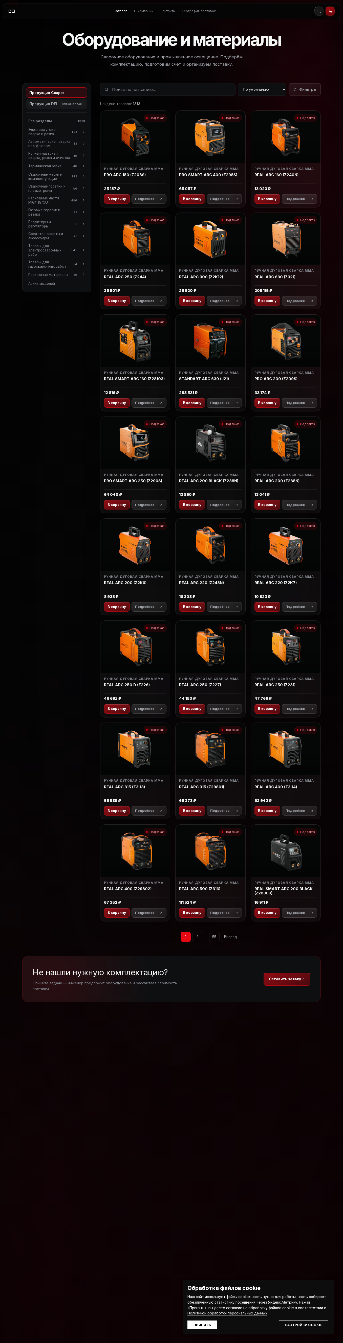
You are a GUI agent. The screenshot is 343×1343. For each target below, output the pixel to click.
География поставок (199, 11)
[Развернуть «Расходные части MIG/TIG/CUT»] (83, 200)
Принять (202, 1325)
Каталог (120, 11)
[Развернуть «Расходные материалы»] (83, 274)
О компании (144, 11)
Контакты (168, 11)
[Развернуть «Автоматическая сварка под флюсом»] (83, 143)
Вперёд (230, 937)
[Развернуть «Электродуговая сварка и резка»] (83, 131)
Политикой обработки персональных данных (227, 1313)
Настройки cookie (303, 1325)
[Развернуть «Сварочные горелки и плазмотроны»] (83, 188)
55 (214, 937)
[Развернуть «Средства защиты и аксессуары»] (83, 236)
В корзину (117, 199)
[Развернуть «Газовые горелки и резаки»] (83, 212)
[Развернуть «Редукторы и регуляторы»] (83, 224)
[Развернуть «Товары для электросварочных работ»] (83, 250)
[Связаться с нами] (330, 11)
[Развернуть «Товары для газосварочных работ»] (83, 264)
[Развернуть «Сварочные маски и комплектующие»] (83, 176)
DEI (11, 11)
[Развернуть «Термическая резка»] (83, 166)
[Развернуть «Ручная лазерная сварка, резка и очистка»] (83, 155)
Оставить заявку (285, 979)
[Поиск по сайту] (319, 11)
